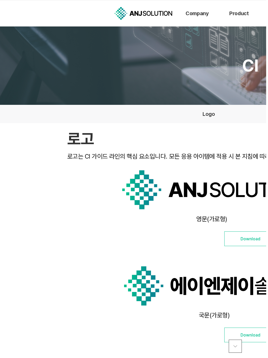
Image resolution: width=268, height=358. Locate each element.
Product (239, 13)
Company (197, 13)
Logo (209, 114)
